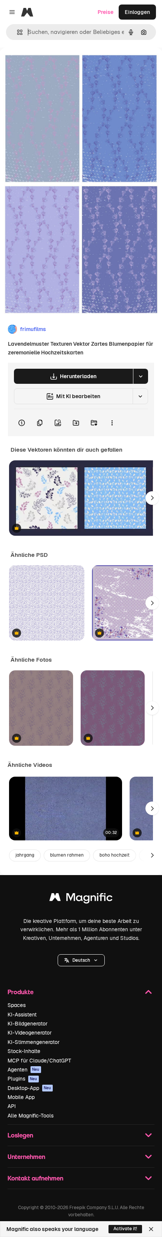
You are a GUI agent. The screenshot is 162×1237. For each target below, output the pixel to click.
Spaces (17, 1005)
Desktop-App (29, 1088)
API (12, 1106)
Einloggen (137, 12)
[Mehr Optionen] (111, 422)
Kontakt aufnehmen (35, 1178)
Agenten (24, 1069)
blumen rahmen (67, 855)
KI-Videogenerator (30, 1032)
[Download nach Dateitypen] (140, 376)
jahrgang (24, 855)
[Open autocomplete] (16, 32)
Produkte (21, 992)
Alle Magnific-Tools (30, 1115)
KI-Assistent (22, 1014)
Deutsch (81, 960)
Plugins (22, 1078)
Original (48, 64)
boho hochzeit (114, 855)
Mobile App (21, 1097)
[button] (81, 960)
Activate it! (125, 1229)
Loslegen (20, 1135)
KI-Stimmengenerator (34, 1042)
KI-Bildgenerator (27, 1023)
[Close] (151, 1229)
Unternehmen (26, 1156)
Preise (105, 12)
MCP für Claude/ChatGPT (39, 1060)
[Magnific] (81, 899)
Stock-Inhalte (24, 1051)
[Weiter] (152, 498)
